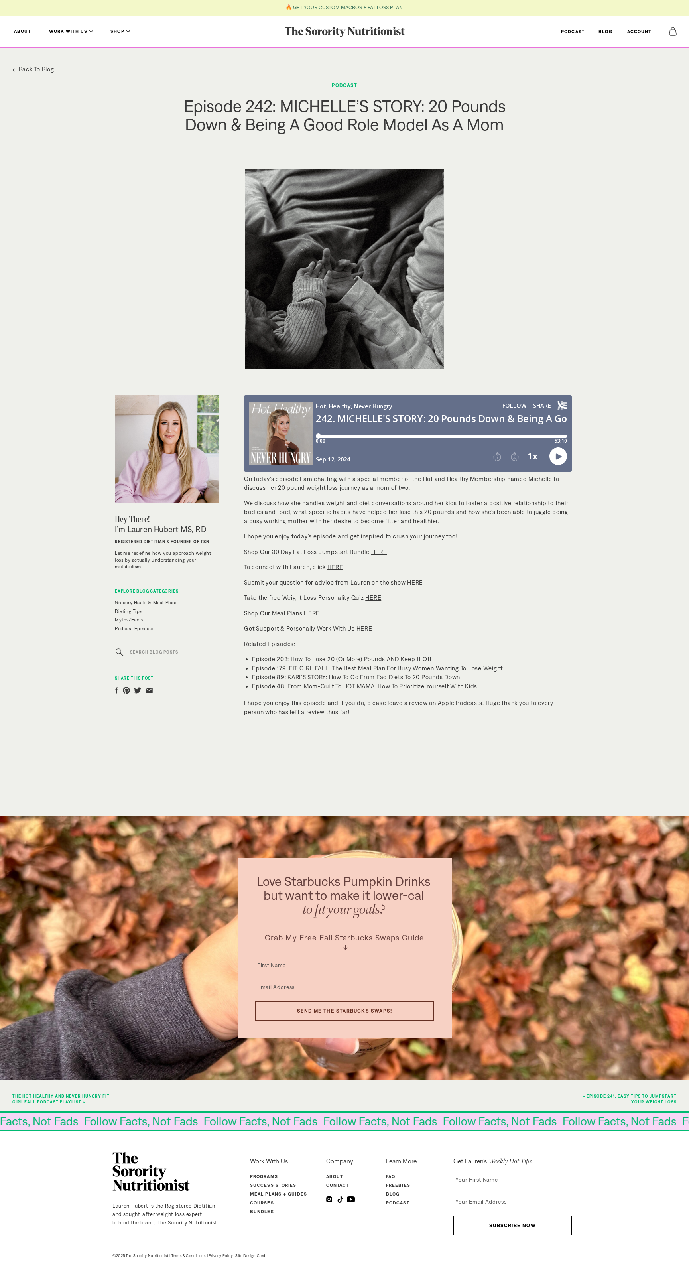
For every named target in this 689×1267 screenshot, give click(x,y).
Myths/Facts (129, 620)
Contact (337, 1185)
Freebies (398, 1185)
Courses (262, 1202)
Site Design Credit (251, 1255)
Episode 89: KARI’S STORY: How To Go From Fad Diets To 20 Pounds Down (356, 677)
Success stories (273, 1185)
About (334, 1176)
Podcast (344, 85)
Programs (264, 1176)
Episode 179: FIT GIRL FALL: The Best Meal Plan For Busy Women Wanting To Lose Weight (377, 668)
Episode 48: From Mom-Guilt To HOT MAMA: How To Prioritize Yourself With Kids (364, 686)
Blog (393, 1194)
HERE (379, 551)
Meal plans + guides (278, 1194)
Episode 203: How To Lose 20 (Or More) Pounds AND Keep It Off (342, 659)
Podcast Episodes (135, 628)
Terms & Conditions (188, 1255)
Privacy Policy (221, 1255)
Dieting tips (128, 611)
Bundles (262, 1211)
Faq (390, 1176)
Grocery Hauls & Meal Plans (146, 602)
